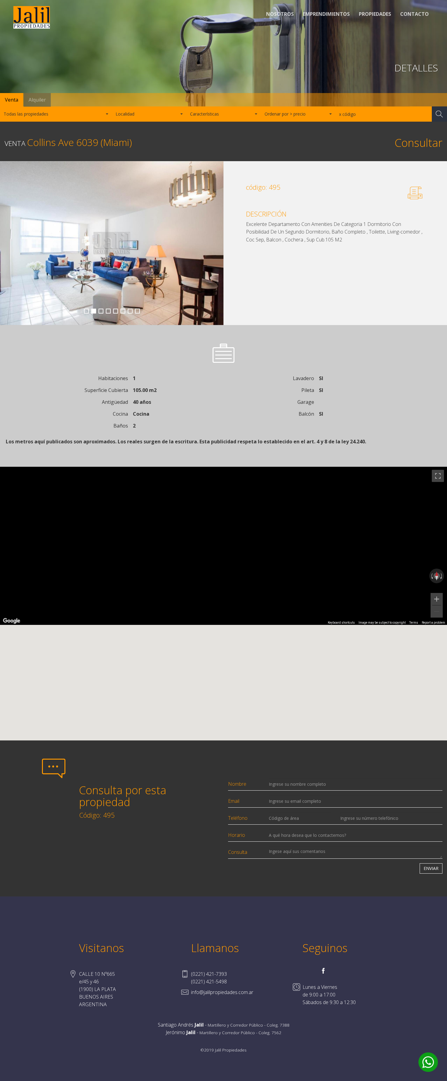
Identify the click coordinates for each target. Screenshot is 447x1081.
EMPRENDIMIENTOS (326, 14)
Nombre (237, 784)
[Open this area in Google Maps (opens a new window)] (12, 621)
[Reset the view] (437, 576)
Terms (413, 622)
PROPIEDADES (375, 14)
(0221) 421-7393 (209, 974)
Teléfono (238, 818)
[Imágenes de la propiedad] (112, 243)
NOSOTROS (280, 14)
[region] (223, 546)
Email (233, 801)
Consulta (237, 852)
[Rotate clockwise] (442, 576)
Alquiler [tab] (37, 99)
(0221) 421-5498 (209, 981)
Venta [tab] (11, 99)
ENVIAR (431, 868)
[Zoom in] (437, 599)
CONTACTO (414, 14)
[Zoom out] (437, 611)
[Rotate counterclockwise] (431, 576)
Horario (236, 835)
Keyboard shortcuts (341, 622)
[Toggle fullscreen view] (438, 476)
